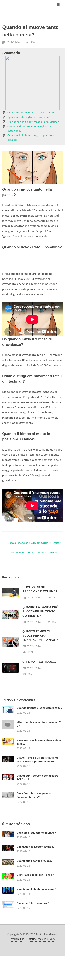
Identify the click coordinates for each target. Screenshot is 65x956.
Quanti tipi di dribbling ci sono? (36, 889)
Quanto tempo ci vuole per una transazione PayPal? (40, 636)
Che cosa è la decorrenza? (33, 903)
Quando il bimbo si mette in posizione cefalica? (31, 137)
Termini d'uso (17, 939)
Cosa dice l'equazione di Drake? (36, 832)
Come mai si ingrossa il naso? (35, 874)
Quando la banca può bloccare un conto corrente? (40, 611)
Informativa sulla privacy (41, 939)
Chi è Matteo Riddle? (39, 661)
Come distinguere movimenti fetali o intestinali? (30, 128)
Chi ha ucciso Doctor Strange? (36, 846)
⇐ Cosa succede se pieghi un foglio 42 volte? (32, 542)
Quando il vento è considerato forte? (39, 707)
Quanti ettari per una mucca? (35, 860)
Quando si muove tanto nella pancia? (30, 112)
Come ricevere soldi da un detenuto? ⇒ (32, 552)
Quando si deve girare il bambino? (28, 117)
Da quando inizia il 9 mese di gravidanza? (33, 121)
